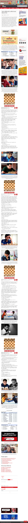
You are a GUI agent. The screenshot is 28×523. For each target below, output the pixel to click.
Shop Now (22, 24)
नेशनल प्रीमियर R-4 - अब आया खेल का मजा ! (5, 469)
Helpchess (22, 8)
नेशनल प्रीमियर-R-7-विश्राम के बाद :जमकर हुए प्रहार (6, 471)
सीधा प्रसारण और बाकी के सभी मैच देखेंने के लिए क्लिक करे (9, 442)
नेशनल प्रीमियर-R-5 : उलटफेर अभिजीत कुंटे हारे (6, 470)
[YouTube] (21, 43)
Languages (5, 8)
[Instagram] (25, 43)
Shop (9, 8)
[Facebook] (23, 43)
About (26, 8)
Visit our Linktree (24, 40)
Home (1, 8)
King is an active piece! (5, 461)
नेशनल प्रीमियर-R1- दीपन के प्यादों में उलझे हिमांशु (6, 467)
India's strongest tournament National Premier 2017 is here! (8, 458)
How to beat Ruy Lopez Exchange (6, 459)
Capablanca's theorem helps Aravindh (7, 460)
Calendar (13, 8)
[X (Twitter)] (20, 43)
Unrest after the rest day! (5, 463)
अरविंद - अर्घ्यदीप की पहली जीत (4, 468)
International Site (21, 53)
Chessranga (17, 8)
